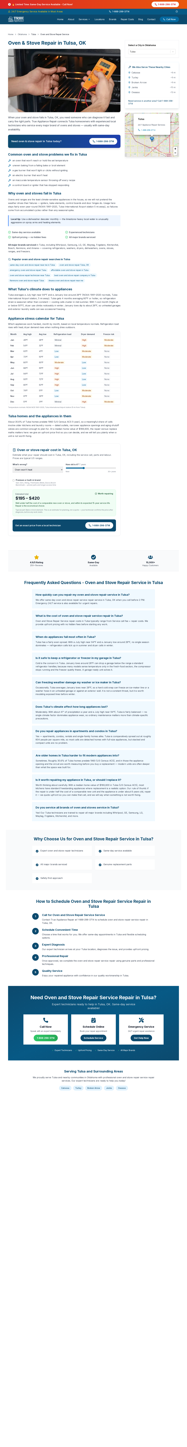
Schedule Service (93, 1038)
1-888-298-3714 (167, 4)
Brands (112, 19)
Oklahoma (22, 34)
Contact (151, 19)
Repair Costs (127, 19)
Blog (140, 19)
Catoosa (65, 1088)
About (71, 19)
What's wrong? (20, 464)
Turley (78, 1088)
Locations (100, 19)
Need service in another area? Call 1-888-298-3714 (150, 102)
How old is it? (76, 464)
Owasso (122, 1088)
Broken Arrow (93, 1088)
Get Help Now (141, 1038)
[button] (152, 139)
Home (60, 19)
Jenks (109, 1088)
